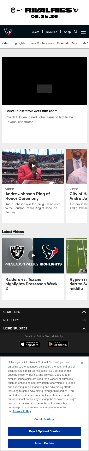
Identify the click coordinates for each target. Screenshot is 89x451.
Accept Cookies (45, 443)
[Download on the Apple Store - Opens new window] (29, 344)
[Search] (75, 32)
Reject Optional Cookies (44, 431)
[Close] (82, 367)
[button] (44, 88)
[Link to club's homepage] (8, 30)
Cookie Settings (44, 419)
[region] (44, 405)
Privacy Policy (53, 411)
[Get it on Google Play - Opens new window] (58, 346)
